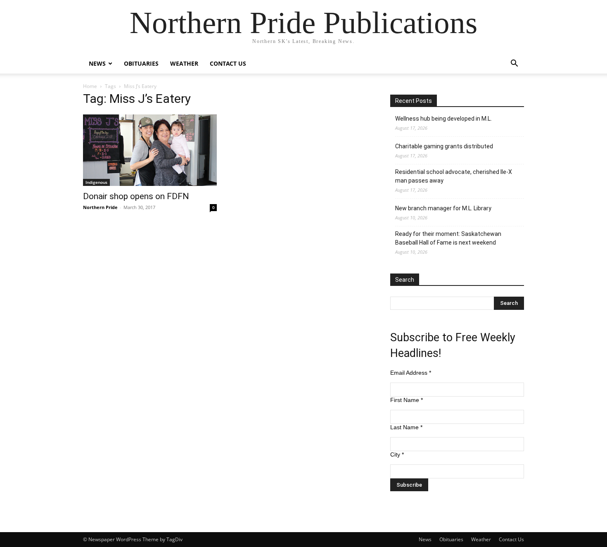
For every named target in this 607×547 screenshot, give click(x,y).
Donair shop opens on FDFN (136, 196)
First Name (406, 400)
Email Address (410, 372)
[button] (514, 64)
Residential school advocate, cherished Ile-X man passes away (453, 176)
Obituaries (141, 63)
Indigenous (96, 182)
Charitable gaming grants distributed (444, 146)
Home (90, 86)
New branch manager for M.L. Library (443, 208)
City (397, 454)
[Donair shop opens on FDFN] (150, 150)
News (97, 63)
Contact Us (228, 63)
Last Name (406, 427)
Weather (184, 63)
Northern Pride (100, 207)
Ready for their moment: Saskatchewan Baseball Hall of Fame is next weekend (448, 238)
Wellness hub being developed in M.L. (443, 118)
